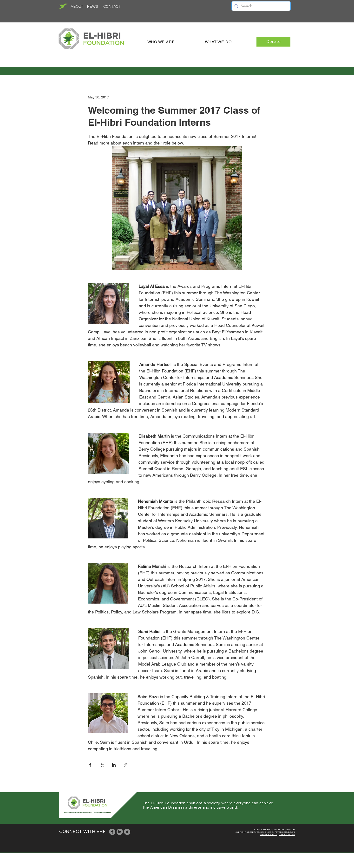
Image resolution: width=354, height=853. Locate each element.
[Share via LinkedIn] (113, 765)
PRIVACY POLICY (268, 835)
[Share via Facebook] (90, 765)
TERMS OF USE (287, 835)
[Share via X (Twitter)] (102, 765)
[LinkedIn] (120, 832)
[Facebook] (112, 832)
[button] (161, 42)
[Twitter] (127, 832)
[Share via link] (125, 765)
